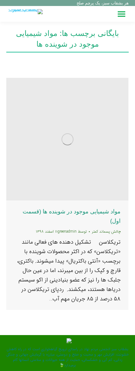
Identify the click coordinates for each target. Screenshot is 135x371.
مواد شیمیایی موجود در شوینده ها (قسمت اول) (72, 216)
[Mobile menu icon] (121, 14)
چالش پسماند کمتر (106, 232)
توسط (72, 231)
